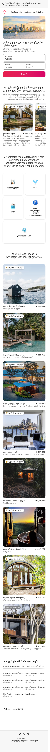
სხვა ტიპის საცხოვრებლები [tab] (13, 666)
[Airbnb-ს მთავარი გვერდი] (4, 12)
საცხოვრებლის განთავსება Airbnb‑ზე (27, 12)
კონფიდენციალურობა (19, 741)
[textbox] (13, 67)
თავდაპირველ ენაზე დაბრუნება (17, 5)
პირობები (34, 741)
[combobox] (24, 59)
